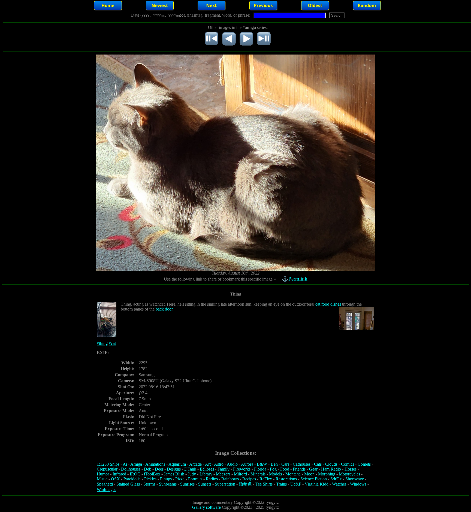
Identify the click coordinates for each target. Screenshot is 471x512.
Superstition (225, 484)
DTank (190, 469)
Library (206, 474)
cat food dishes (328, 304)
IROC (135, 474)
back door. (165, 309)
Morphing (326, 474)
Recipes (249, 479)
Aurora (247, 464)
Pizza (180, 479)
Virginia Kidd (316, 484)
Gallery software (206, 507)
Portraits (195, 479)
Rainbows (230, 479)
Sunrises (187, 484)
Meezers (223, 474)
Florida (260, 469)
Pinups (166, 479)
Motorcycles (349, 474)
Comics (347, 464)
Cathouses (301, 464)
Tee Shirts (264, 484)
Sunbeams (168, 484)
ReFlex (265, 479)
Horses (351, 469)
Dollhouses (130, 469)
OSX (115, 479)
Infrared (119, 474)
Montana (293, 474)
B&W (262, 464)
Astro (219, 464)
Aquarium (177, 464)
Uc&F (295, 484)
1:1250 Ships (108, 464)
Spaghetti (105, 484)
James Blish (174, 474)
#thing (102, 343)
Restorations (286, 479)
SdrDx (336, 479)
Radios (212, 479)
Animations (155, 464)
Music (102, 479)
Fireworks (241, 469)
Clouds (331, 464)
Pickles (150, 479)
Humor (103, 474)
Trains (281, 484)
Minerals (257, 474)
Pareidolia (132, 479)
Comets (364, 464)
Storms (149, 484)
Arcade (195, 464)
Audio (232, 464)
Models (275, 474)
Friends (299, 469)
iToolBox (152, 474)
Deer (159, 469)
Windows (358, 484)
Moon (309, 474)
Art (208, 464)
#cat (112, 343)
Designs (174, 469)
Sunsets (204, 484)
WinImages (106, 489)
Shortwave (354, 479)
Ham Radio (331, 469)
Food (284, 469)
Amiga (136, 464)
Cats (318, 464)
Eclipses (207, 469)
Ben (274, 464)
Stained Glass (128, 484)
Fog (273, 469)
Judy (192, 474)
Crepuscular (107, 469)
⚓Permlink (294, 279)
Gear (313, 469)
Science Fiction (313, 479)
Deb (147, 469)
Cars (285, 464)
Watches (339, 484)
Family (224, 469)
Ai (125, 464)
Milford (240, 474)
